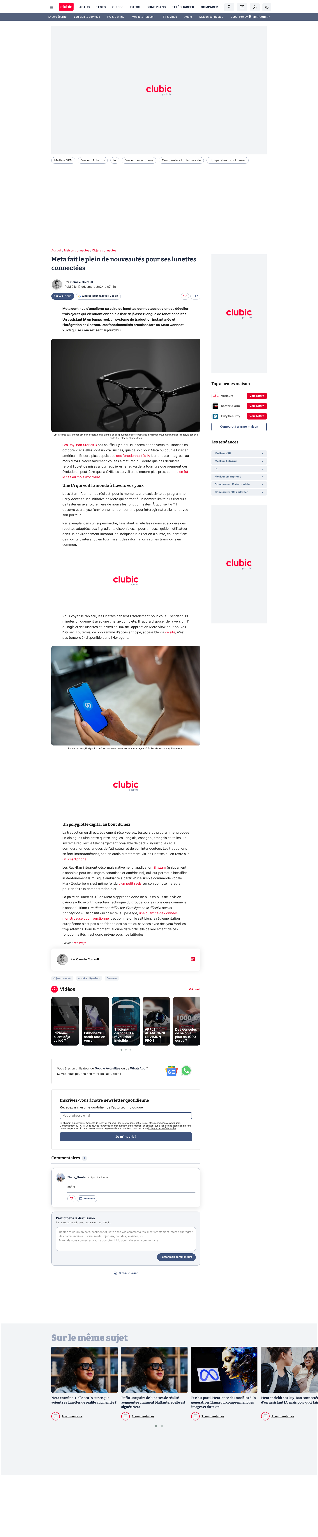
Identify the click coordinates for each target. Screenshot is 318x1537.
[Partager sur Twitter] (309, 1517)
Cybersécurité (57, 16)
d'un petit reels (130, 883)
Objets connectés (104, 250)
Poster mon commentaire (176, 1257)
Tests (101, 7)
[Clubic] (66, 7)
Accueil (56, 250)
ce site (170, 632)
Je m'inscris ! (125, 1136)
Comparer (209, 7)
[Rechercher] (229, 7)
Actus (84, 7)
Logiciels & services (87, 16)
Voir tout (194, 989)
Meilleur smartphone (139, 160)
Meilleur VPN (63, 160)
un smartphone (74, 859)
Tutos (135, 7)
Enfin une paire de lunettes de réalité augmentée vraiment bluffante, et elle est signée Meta (153, 1402)
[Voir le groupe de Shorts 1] (121, 1050)
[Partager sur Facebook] (309, 1505)
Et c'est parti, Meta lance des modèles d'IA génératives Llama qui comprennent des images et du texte (223, 1402)
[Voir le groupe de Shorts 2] (126, 1050)
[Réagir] (185, 296)
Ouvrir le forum (128, 1273)
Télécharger (183, 7)
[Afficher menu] (51, 7)
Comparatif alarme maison (239, 426)
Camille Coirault (81, 282)
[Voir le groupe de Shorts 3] (130, 1050)
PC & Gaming (115, 16)
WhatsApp (137, 1068)
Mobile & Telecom (143, 16)
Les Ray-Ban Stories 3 (79, 445)
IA (114, 160)
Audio (188, 16)
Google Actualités (107, 1068)
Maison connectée (211, 16)
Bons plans (156, 7)
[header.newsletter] (242, 7)
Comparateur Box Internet (227, 160)
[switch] (255, 7)
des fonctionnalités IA (133, 456)
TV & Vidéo (169, 16)
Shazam (159, 867)
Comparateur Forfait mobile (181, 160)
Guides (117, 7)
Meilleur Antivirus (93, 160)
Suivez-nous (62, 296)
